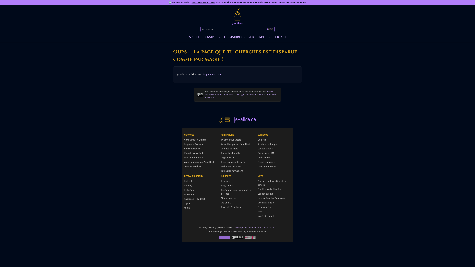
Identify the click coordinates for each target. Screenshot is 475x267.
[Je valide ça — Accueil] (237, 16)
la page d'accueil (212, 74)
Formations (234, 36)
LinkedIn (188, 181)
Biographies (227, 185)
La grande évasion (193, 144)
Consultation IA (192, 148)
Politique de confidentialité (248, 227)
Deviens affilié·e (266, 202)
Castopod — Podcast (194, 199)
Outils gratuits (265, 157)
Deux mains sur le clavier (203, 2)
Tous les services (192, 166)
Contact (279, 36)
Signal (187, 203)
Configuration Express (195, 139)
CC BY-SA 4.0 (270, 227)
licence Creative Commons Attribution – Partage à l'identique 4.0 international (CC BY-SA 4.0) (241, 94)
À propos (225, 181)
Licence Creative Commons (271, 198)
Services (212, 36)
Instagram (189, 190)
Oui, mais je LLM (266, 153)
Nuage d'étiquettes (267, 216)
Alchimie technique (267, 144)
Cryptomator (227, 157)
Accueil (194, 36)
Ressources (259, 36)
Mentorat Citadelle (193, 157)
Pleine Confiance (266, 162)
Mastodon (189, 194)
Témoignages (264, 207)
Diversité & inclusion (231, 207)
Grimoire (262, 139)
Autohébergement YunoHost (235, 144)
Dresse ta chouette (230, 153)
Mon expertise (228, 198)
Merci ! (261, 211)
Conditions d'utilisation (270, 189)
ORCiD (187, 208)
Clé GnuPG (226, 202)
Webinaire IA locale (231, 166)
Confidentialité (265, 193)
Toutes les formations (232, 171)
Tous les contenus (267, 166)
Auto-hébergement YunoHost (199, 162)
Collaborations (265, 148)
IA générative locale (231, 139)
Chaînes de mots (229, 148)
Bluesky (188, 185)
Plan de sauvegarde (194, 153)
